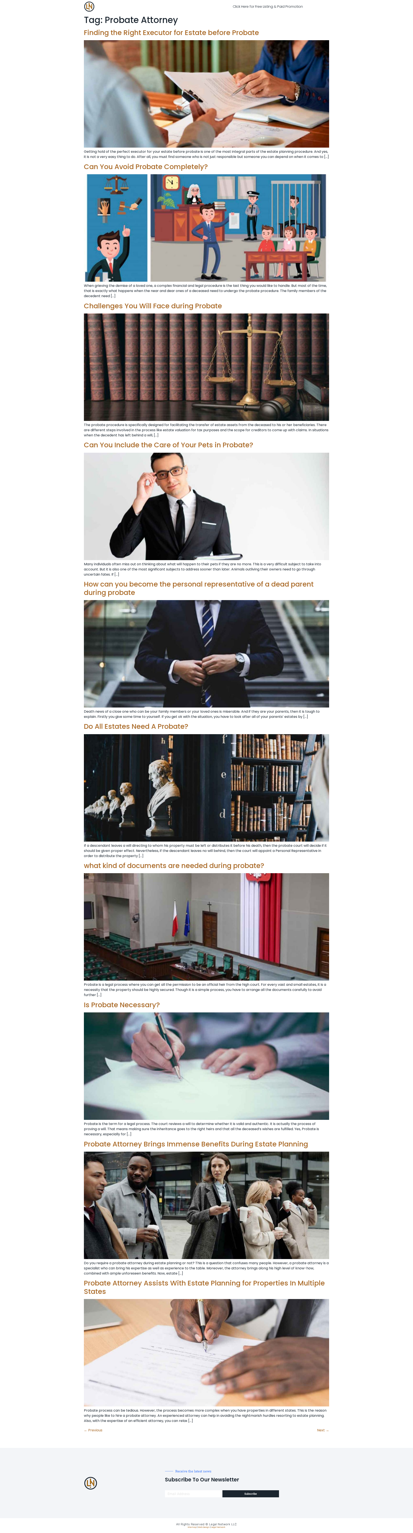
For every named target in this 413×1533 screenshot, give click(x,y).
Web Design (204, 1527)
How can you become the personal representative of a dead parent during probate (199, 588)
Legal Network (218, 1527)
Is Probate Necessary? (122, 1005)
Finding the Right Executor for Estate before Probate (171, 32)
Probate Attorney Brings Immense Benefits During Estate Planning (196, 1144)
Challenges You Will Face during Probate (153, 306)
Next (323, 1430)
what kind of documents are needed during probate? (174, 865)
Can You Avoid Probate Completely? (146, 166)
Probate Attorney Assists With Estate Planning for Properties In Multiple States (204, 1287)
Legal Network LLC (223, 1524)
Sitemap (192, 1527)
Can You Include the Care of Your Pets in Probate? (168, 445)
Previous (93, 1430)
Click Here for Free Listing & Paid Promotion (268, 6)
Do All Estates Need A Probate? (136, 726)
